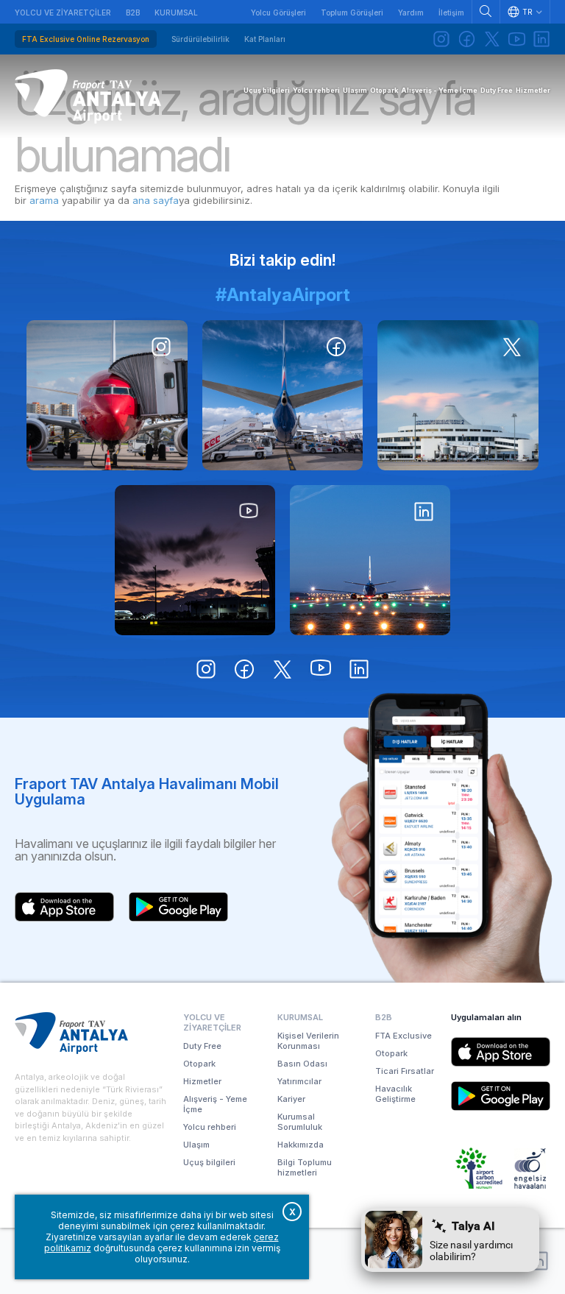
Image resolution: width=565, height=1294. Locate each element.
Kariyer (291, 1099)
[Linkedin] (541, 39)
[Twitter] (491, 39)
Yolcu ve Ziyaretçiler (63, 12)
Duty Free (202, 1046)
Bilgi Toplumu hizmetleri (304, 1167)
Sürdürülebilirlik (200, 39)
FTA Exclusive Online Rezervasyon (85, 39)
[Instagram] (441, 39)
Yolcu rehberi (209, 1127)
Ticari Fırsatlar (404, 1071)
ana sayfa (155, 200)
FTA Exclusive (403, 1035)
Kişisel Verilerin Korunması (308, 1040)
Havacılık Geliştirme (395, 1093)
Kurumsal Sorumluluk (299, 1121)
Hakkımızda (300, 1144)
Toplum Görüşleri (352, 12)
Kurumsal (176, 12)
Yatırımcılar (299, 1081)
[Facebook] (466, 39)
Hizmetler (202, 1081)
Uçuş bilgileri (209, 1162)
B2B (133, 12)
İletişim (451, 12)
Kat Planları (264, 39)
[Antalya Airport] (88, 96)
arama (44, 200)
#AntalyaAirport (283, 294)
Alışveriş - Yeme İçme (215, 1104)
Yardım (411, 12)
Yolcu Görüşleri (278, 12)
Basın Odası (302, 1063)
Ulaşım (196, 1144)
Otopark (199, 1063)
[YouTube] (516, 39)
